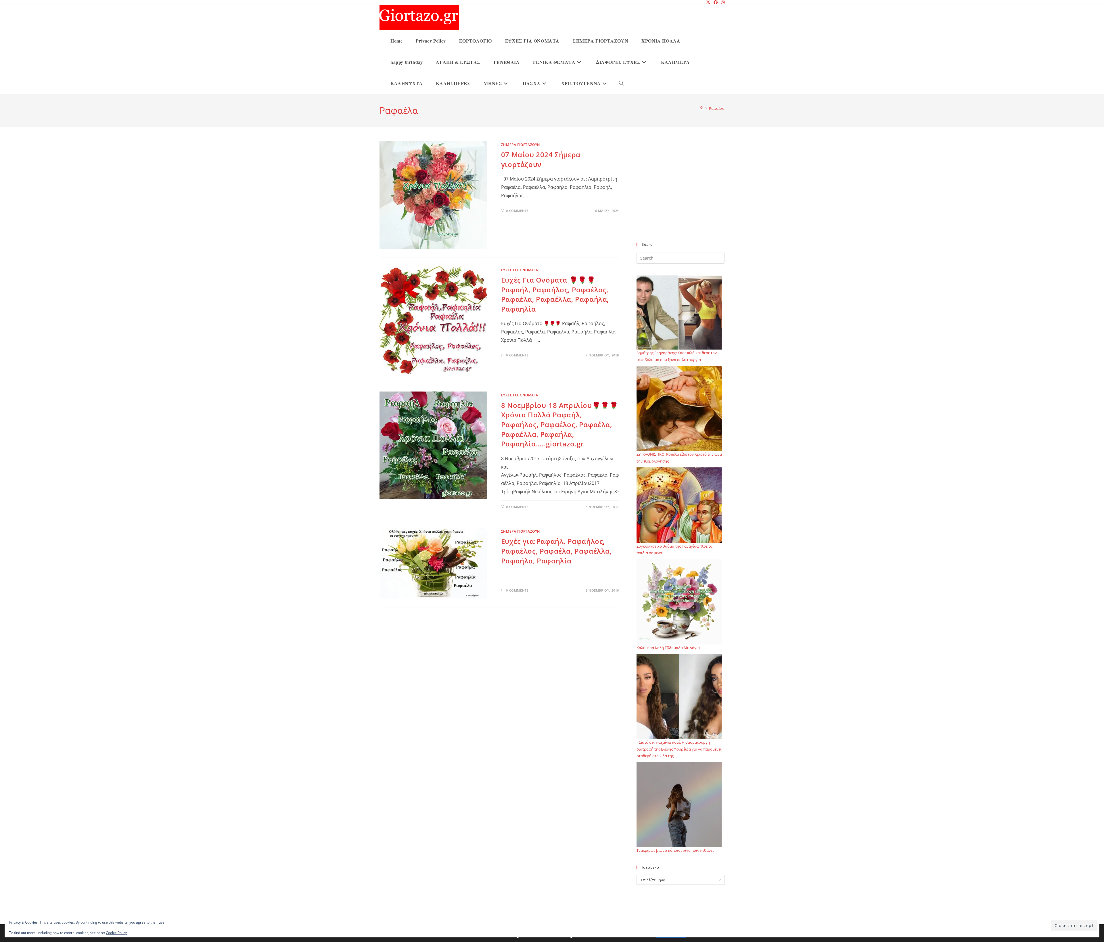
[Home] (702, 108)
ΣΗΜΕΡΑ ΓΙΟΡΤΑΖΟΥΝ (520, 144)
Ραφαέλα (716, 108)
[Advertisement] (680, 195)
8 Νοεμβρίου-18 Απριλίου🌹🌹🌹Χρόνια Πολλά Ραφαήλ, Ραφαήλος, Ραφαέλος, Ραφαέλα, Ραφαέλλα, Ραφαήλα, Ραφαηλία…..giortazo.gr (559, 424)
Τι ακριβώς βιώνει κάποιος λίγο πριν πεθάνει (675, 850)
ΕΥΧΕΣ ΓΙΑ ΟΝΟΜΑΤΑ (519, 270)
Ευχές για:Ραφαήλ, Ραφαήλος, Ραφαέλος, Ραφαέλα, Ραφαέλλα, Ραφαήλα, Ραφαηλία (556, 550)
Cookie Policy (116, 932)
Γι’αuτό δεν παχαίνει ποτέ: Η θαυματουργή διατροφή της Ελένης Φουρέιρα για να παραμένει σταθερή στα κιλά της (679, 749)
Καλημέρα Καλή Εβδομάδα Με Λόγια (668, 647)
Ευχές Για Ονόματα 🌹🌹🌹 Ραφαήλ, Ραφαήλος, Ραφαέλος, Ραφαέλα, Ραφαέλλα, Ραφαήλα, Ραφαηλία (555, 294)
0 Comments (517, 210)
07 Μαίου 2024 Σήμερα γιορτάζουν (540, 159)
